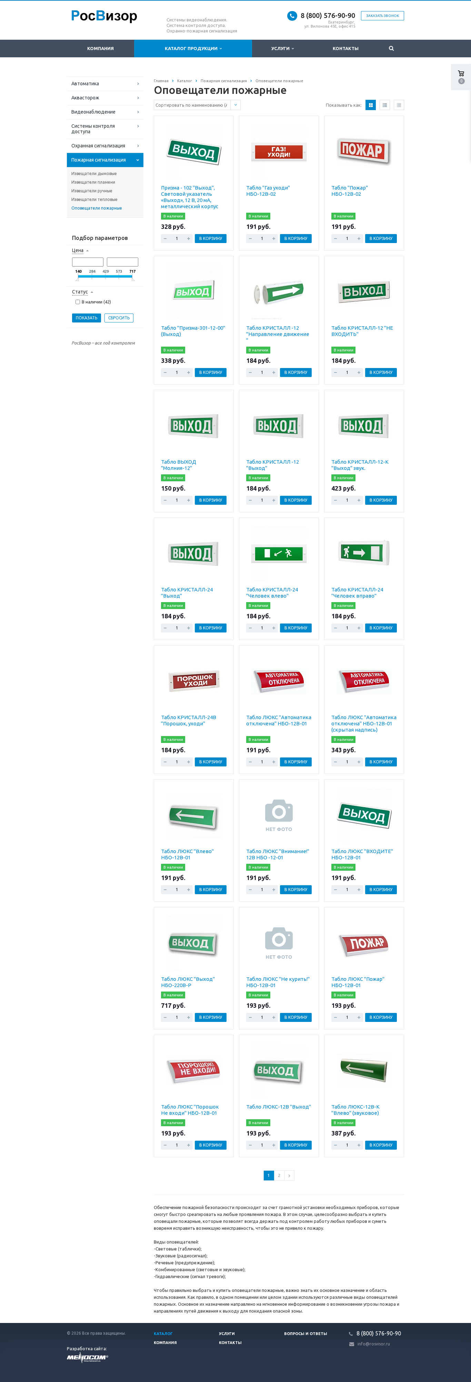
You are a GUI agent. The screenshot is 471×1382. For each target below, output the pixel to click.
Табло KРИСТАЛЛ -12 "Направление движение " (277, 334)
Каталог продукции (192, 48)
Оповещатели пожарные (96, 208)
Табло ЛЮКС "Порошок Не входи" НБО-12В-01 (190, 1110)
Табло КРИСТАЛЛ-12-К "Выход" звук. (360, 465)
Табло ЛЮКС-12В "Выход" (278, 1107)
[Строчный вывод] (385, 105)
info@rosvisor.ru (374, 1344)
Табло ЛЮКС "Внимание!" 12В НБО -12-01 (277, 854)
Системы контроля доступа (93, 128)
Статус (80, 291)
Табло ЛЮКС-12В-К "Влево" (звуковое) (355, 1110)
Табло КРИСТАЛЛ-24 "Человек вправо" (357, 593)
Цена (77, 250)
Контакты (346, 48)
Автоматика (85, 83)
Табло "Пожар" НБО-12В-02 (349, 191)
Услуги (281, 48)
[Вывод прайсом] (399, 105)
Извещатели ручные (91, 191)
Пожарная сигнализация (98, 160)
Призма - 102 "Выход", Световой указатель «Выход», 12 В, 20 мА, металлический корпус (189, 197)
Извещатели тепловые (94, 199)
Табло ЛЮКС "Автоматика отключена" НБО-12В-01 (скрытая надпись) (364, 723)
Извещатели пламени (93, 182)
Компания (100, 48)
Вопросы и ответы (305, 1334)
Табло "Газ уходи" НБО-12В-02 (268, 191)
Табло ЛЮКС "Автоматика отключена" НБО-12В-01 (278, 720)
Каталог (163, 1334)
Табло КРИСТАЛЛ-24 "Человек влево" (272, 593)
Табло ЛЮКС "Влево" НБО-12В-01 (187, 854)
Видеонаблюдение (93, 112)
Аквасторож (85, 97)
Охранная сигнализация (98, 145)
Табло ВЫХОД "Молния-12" (178, 465)
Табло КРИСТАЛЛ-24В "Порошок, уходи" (188, 720)
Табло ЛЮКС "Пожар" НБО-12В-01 (357, 982)
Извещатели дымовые (94, 173)
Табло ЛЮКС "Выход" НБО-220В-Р (188, 982)
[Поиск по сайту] (391, 48)
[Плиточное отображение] (370, 105)
